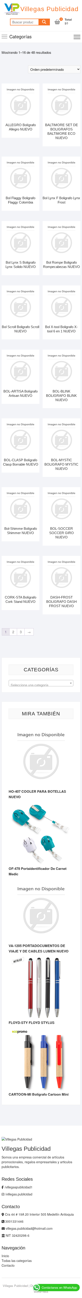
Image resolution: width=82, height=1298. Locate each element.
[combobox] (41, 683)
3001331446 (13, 1221)
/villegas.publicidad (18, 1194)
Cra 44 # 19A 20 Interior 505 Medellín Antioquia (39, 1214)
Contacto (8, 1265)
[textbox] (41, 685)
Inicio (5, 1256)
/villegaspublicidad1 (18, 1187)
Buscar (44, 22)
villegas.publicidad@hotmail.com (29, 1228)
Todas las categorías (17, 1260)
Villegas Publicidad (49, 8)
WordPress (41, 1291)
